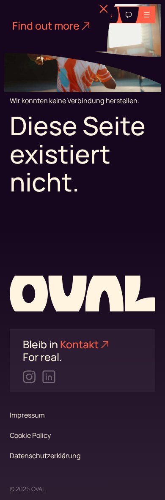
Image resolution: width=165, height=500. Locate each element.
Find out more (46, 25)
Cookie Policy (30, 435)
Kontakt (79, 344)
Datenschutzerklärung (45, 455)
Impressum (27, 415)
